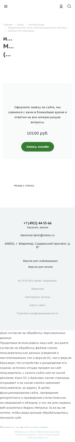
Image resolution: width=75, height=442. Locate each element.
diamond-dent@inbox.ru (37, 235)
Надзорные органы (37, 297)
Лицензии (37, 288)
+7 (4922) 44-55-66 (37, 223)
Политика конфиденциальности (37, 313)
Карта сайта (37, 305)
